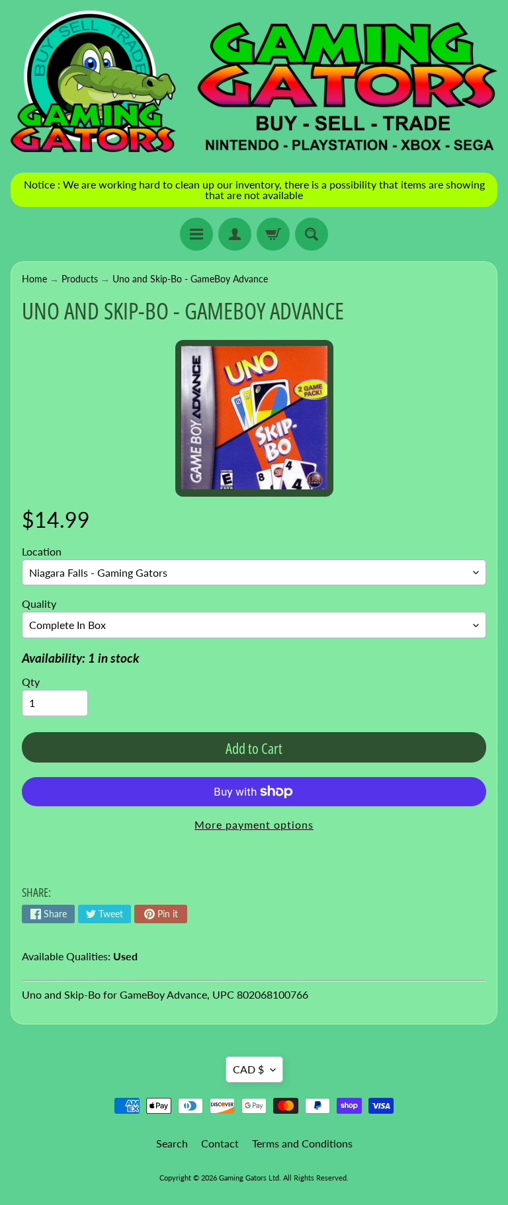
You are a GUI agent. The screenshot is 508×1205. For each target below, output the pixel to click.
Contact (220, 1143)
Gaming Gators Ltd (249, 1177)
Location (42, 551)
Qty (31, 681)
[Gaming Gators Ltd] (254, 83)
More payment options (254, 824)
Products (80, 279)
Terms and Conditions (302, 1143)
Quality (39, 603)
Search (172, 1143)
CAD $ (248, 1069)
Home (34, 279)
